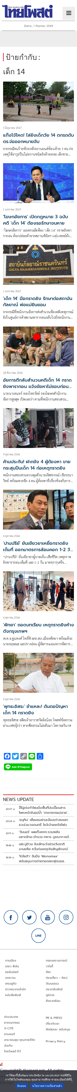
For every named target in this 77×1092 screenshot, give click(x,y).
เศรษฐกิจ (10, 983)
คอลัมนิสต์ (11, 972)
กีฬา (48, 972)
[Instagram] (66, 917)
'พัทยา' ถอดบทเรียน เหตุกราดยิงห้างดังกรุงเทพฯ (38, 628)
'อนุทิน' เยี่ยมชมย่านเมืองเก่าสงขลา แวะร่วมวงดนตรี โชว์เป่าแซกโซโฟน (43, 822)
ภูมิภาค (50, 995)
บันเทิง (8, 1046)
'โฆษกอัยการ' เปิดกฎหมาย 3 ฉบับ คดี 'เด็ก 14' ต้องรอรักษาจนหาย (35, 219)
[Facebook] (11, 917)
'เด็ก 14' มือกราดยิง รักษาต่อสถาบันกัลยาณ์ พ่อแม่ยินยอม (37, 301)
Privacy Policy (56, 1041)
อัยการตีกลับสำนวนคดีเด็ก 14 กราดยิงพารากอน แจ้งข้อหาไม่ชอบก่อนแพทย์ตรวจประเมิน (37, 386)
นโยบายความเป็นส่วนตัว (47, 1085)
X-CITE (9, 1028)
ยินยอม (21, 1085)
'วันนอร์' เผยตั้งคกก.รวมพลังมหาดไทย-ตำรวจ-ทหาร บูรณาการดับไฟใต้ (45, 834)
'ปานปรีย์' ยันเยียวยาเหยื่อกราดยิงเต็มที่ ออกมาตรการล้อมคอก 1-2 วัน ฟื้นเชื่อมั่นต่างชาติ (38, 549)
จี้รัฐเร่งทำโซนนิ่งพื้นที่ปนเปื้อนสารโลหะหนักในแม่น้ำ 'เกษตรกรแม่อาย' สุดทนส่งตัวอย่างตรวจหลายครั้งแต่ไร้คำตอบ (44, 810)
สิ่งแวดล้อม (53, 1001)
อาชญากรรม (12, 1022)
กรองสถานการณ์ (56, 960)
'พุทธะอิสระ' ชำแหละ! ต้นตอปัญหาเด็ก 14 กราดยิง (35, 709)
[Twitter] (29, 917)
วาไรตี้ (49, 966)
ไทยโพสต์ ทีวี (12, 1051)
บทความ (10, 978)
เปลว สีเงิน (12, 966)
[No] (72, 1081)
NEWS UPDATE (18, 799)
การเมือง (10, 960)
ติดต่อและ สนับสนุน (58, 1029)
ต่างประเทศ (11, 1017)
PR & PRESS (54, 1018)
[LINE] (38, 935)
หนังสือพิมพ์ (13, 995)
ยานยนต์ (9, 1034)
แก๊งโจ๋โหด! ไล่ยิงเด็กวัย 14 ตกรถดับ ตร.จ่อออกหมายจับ (38, 138)
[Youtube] (48, 917)
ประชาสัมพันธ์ (54, 989)
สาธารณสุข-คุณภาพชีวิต (19, 1040)
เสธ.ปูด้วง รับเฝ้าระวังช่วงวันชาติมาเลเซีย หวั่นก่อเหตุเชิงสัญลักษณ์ (43, 847)
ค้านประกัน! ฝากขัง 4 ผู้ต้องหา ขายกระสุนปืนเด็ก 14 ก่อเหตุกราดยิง (36, 464)
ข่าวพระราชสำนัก (15, 989)
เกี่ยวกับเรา (53, 1024)
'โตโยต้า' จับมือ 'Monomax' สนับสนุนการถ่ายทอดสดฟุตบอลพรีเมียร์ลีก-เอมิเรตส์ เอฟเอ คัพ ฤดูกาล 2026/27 (41, 859)
